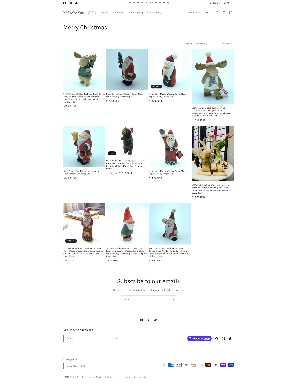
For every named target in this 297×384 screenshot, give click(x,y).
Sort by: (188, 43)
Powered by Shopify (94, 377)
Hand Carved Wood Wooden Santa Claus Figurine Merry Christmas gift (124, 95)
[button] (217, 12)
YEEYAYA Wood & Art (78, 377)
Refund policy (110, 377)
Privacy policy (125, 377)
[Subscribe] (172, 299)
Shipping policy (140, 377)
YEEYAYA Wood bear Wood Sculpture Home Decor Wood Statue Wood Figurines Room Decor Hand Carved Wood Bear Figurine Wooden (125, 165)
